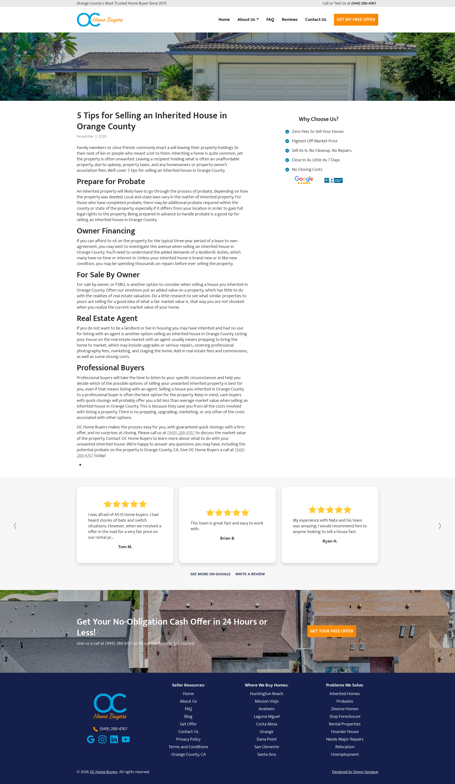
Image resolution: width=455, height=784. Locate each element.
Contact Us (188, 731)
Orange (266, 731)
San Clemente (266, 747)
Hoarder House (345, 731)
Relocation (345, 747)
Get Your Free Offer (331, 631)
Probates (345, 701)
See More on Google (210, 574)
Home (224, 19)
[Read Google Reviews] (93, 739)
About (246, 19)
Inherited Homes (345, 693)
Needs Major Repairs (345, 739)
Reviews (290, 19)
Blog (188, 716)
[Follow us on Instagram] (104, 739)
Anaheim (267, 709)
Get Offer (188, 724)
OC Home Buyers (104, 772)
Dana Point (267, 739)
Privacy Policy (188, 739)
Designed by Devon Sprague (355, 772)
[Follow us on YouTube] (127, 739)
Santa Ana (266, 754)
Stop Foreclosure (344, 716)
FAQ (270, 19)
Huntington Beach (266, 693)
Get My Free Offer (356, 19)
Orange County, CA (188, 754)
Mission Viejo (267, 701)
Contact (315, 19)
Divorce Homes (345, 709)
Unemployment (345, 754)
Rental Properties (345, 724)
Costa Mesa (266, 724)
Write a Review (250, 574)
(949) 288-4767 (364, 3)
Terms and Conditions (188, 747)
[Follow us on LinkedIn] (116, 739)
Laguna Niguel (267, 716)
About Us (188, 701)
